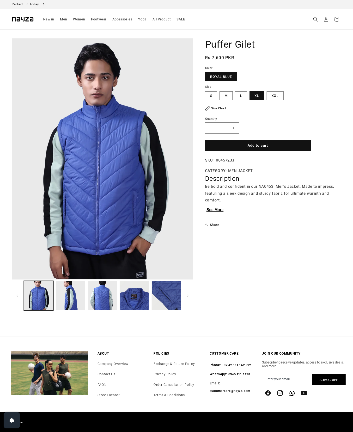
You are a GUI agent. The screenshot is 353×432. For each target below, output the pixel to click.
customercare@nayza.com (230, 391)
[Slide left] (17, 295)
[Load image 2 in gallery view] (70, 295)
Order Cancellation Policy (173, 385)
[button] (48, 19)
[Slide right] (188, 295)
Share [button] (214, 225)
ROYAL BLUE (221, 77)
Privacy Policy (164, 374)
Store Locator (108, 395)
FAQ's (101, 385)
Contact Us (106, 374)
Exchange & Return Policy (174, 364)
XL (257, 96)
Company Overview (113, 364)
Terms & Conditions (169, 395)
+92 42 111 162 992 (236, 365)
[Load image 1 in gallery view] (38, 295)
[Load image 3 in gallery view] (102, 295)
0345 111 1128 (239, 374)
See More (215, 210)
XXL (275, 96)
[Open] (12, 420)
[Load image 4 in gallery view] (134, 295)
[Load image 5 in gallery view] (166, 295)
